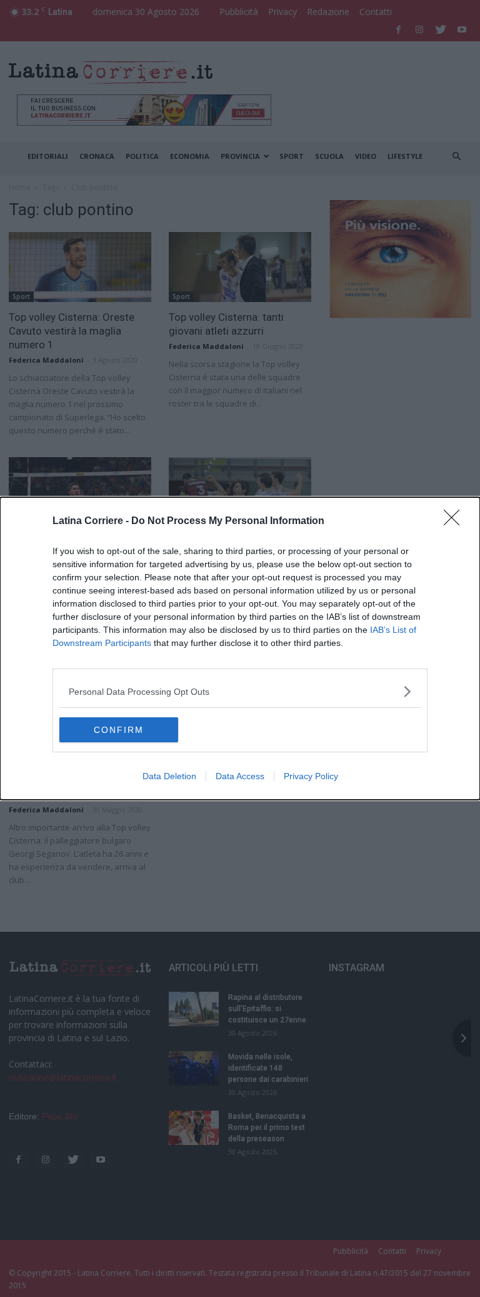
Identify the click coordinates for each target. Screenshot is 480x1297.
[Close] (456, 521)
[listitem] (240, 691)
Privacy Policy (311, 776)
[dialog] (240, 648)
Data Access (240, 776)
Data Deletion (169, 776)
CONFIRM (119, 730)
